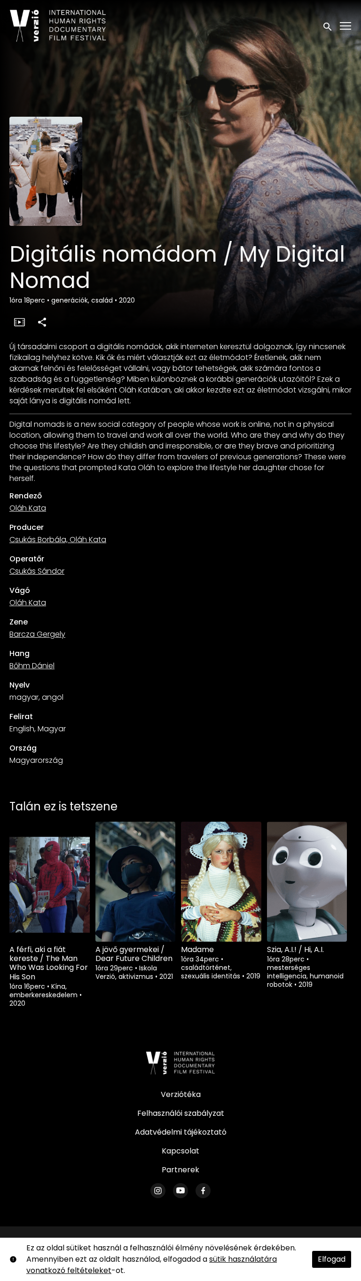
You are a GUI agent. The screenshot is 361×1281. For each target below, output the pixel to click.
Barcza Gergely (37, 634)
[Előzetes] (19, 322)
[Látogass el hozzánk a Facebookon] (203, 1190)
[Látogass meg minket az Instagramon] (157, 1190)
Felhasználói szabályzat (180, 1113)
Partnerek (180, 1169)
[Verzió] (180, 1063)
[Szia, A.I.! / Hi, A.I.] (307, 882)
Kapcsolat (180, 1150)
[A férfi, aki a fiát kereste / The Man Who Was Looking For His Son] (49, 882)
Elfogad (331, 1259)
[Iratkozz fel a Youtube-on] (180, 1190)
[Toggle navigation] (346, 26)
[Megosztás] (42, 322)
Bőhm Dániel (32, 665)
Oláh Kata (27, 508)
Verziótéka (181, 1094)
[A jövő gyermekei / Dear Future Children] (135, 882)
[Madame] (221, 882)
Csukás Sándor (36, 571)
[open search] (328, 25)
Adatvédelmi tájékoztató (181, 1132)
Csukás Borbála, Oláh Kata (57, 539)
